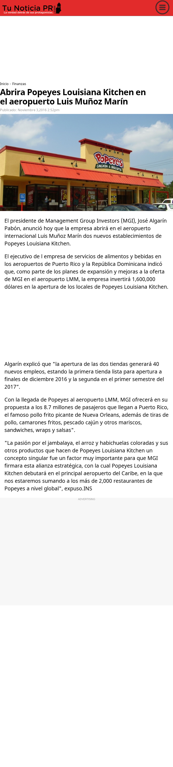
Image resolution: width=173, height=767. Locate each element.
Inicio (4, 84)
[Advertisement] (86, 47)
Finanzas (19, 84)
